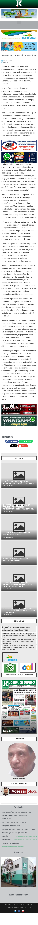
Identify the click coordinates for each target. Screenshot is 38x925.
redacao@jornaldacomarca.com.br (26, 836)
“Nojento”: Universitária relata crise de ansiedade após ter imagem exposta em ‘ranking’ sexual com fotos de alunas (16, 629)
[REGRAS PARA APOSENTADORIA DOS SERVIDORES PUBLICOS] (19, 527)
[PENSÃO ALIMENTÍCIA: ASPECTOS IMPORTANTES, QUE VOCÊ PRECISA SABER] (19, 475)
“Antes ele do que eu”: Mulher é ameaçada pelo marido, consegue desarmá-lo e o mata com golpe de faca (18, 647)
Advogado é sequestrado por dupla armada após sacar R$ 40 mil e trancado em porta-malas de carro (18, 641)
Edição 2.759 (8, 731)
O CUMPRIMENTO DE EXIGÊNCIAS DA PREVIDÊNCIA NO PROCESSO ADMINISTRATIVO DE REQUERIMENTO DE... (18, 507)
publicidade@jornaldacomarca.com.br (25, 839)
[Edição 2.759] (19, 707)
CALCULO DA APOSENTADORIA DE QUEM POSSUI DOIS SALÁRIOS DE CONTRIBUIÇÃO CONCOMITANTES (19, 610)
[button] (19, 22)
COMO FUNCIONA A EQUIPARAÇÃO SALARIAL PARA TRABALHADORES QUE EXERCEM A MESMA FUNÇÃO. (17, 584)
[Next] (34, 459)
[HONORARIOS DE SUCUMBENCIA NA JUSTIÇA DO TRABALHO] (19, 553)
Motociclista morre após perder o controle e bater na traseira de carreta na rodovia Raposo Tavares (19, 635)
